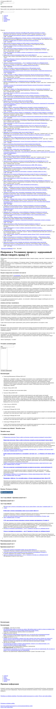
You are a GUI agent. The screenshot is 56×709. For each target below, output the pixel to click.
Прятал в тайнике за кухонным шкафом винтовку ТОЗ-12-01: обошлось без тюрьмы (25, 125)
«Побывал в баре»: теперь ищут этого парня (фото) (17, 149)
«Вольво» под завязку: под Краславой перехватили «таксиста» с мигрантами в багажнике (27, 89)
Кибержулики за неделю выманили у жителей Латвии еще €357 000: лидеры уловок (25, 167)
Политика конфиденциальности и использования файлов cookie (17, 705)
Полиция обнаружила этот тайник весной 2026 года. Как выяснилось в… (22, 129)
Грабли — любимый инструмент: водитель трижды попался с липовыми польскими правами (27, 187)
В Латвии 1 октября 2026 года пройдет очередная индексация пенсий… (21, 40)
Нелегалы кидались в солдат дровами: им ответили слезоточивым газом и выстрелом (25, 242)
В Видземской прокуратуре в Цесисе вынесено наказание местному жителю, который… (26, 189)
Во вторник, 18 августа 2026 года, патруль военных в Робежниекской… (21, 93)
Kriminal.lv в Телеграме (7, 492)
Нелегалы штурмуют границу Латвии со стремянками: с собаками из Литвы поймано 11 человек (29, 112)
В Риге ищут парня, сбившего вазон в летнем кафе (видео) (18, 217)
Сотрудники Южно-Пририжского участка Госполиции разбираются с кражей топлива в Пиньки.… (28, 141)
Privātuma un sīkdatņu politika (8, 703)
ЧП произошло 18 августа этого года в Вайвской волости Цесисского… (21, 65)
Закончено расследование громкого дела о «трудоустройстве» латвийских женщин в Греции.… (27, 110)
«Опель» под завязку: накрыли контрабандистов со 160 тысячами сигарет (22, 68)
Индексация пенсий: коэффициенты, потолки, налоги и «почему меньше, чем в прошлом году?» (28, 38)
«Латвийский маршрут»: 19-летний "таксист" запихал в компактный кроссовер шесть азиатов (28, 230)
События (6, 15)
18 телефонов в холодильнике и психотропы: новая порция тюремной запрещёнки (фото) (27, 119)
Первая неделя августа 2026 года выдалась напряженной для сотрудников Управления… (26, 123)
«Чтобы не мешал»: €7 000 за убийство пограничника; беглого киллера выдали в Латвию (27, 74)
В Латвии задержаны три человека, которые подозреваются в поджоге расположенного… (26, 52)
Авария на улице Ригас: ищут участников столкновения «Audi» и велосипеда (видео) (25, 192)
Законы (5, 21)
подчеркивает (17, 275)
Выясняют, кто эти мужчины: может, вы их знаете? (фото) (19, 132)
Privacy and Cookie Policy (7, 707)
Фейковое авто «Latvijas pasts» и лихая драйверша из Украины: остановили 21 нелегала (25, 212)
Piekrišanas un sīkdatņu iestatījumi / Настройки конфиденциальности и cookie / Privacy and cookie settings (26, 696)
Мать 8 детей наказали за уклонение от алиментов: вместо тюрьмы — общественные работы (27, 237)
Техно (5, 17)
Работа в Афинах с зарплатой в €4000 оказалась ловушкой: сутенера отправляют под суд (26, 107)
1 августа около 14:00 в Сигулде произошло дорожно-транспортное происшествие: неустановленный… (29, 146)
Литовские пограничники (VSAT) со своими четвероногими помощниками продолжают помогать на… (29, 116)
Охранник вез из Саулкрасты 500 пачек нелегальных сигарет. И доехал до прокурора (25, 174)
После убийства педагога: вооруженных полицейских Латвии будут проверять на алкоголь (27, 180)
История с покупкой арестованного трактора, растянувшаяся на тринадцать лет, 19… (25, 35)
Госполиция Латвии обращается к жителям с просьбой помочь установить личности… (25, 158)
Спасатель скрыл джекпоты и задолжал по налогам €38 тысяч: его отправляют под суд (26, 161)
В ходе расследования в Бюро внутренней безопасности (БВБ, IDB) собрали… (23, 165)
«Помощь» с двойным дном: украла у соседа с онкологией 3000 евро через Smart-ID (24, 199)
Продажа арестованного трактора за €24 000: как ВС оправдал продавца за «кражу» (24, 32)
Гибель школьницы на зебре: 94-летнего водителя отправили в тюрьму (22, 223)
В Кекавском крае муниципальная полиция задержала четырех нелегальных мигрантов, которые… (28, 98)
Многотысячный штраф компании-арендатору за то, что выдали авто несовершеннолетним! (27, 634)
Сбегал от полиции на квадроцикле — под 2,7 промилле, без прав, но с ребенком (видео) (26, 62)
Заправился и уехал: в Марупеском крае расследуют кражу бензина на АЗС (23, 137)
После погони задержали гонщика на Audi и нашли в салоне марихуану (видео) (23, 43)
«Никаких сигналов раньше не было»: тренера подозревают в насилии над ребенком (25, 205)
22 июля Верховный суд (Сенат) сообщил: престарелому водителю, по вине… (23, 227)
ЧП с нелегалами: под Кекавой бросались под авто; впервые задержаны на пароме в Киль (26, 95)
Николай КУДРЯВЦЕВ (7, 248)
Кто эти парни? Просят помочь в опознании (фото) (17, 155)
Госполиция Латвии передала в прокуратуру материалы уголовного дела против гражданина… (27, 78)
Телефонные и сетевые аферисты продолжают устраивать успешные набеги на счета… (25, 171)
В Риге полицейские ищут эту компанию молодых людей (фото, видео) (22, 81)
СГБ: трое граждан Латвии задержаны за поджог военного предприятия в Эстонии (25, 48)
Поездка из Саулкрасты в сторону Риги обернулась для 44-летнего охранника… (23, 178)
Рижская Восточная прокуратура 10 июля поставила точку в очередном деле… (23, 239)
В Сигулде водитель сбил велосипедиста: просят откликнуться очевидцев (22, 144)
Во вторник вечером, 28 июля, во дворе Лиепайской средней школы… (21, 184)
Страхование (7, 19)
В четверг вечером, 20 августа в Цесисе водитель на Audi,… (19, 45)
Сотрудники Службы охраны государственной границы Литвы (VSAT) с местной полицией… (27, 234)
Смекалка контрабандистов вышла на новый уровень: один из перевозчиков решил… (25, 214)
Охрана (5, 18)
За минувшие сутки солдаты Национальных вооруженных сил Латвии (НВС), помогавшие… (27, 244)
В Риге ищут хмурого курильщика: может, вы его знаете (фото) (20, 55)
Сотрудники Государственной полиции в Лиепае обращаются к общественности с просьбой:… (27, 134)
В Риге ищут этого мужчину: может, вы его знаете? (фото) (18, 100)
